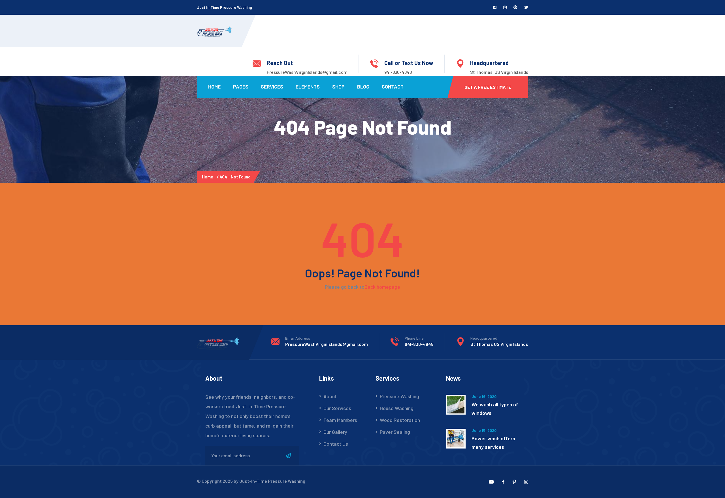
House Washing (396, 408)
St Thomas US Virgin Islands (499, 344)
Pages (240, 86)
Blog (363, 86)
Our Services (337, 408)
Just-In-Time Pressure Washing (272, 481)
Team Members (340, 420)
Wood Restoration (400, 420)
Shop (338, 86)
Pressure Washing (399, 396)
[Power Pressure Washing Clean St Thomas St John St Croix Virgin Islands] (214, 31)
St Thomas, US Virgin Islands (499, 72)
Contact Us (335, 444)
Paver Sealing (395, 432)
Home (214, 86)
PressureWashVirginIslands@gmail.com (307, 72)
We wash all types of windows (495, 408)
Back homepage (382, 286)
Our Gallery (335, 432)
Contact (393, 86)
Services (272, 86)
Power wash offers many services (493, 442)
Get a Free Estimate (487, 87)
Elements (308, 86)
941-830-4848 (398, 72)
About (330, 396)
